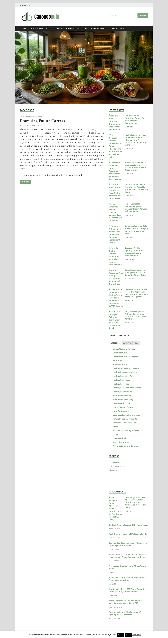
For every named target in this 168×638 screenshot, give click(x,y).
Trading (116, 434)
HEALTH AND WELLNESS (40, 28)
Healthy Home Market (123, 395)
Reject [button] (128, 635)
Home (24, 28)
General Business (120, 364)
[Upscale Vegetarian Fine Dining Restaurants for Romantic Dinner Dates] (116, 270)
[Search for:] (128, 15)
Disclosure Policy (117, 466)
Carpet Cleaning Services (124, 349)
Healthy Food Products (123, 391)
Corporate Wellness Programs (126, 356)
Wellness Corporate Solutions (126, 446)
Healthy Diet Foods (121, 380)
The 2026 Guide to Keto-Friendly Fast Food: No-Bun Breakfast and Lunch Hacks (136, 188)
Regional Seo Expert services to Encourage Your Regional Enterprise (128, 544)
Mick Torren (36, 125)
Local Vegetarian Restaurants (126, 415)
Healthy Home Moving (123, 399)
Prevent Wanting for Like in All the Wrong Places (127, 567)
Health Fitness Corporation (125, 372)
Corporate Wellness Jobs (124, 353)
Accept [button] (120, 635)
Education (117, 360)
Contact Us (115, 462)
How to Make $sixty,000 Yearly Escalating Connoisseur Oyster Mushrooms (127, 590)
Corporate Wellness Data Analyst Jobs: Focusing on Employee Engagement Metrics (136, 230)
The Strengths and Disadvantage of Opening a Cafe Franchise (125, 613)
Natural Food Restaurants (125, 422)
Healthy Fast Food (121, 384)
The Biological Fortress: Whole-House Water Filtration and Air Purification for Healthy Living (135, 140)
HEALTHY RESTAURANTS (95, 28)
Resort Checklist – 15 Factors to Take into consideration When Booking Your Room (127, 555)
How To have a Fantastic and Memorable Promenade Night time (127, 578)
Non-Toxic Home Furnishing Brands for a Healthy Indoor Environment (135, 119)
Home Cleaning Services (123, 407)
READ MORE (24, 181)
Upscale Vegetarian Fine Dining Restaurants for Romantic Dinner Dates (135, 272)
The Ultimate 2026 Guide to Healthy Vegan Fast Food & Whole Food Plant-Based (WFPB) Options (136, 293)
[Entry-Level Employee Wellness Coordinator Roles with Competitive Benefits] (116, 311)
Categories (115, 343)
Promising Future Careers (42, 121)
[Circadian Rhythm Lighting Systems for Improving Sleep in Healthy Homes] (116, 248)
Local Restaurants (121, 411)
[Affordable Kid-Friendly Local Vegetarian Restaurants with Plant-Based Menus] (116, 162)
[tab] (115, 343)
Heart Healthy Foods (122, 403)
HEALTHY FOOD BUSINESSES (67, 28)
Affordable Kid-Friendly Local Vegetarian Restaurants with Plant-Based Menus (136, 166)
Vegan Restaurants (121, 442)
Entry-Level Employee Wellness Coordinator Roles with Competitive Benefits (135, 315)
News (115, 426)
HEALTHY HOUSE (118, 28)
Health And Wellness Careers (31, 117)
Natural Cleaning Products (125, 419)
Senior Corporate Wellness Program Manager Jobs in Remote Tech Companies (136, 208)
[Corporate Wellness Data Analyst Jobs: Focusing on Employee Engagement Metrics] (116, 226)
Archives (127, 343)
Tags (136, 343)
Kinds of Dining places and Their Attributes (128, 525)
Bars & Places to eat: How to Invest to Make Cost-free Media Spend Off (126, 601)
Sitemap (113, 470)
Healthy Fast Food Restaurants (127, 388)
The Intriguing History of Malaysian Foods (128, 534)
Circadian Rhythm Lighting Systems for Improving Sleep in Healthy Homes (134, 252)
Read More (136, 635)
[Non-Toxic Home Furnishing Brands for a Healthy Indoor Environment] (116, 116)
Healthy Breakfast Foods (124, 376)
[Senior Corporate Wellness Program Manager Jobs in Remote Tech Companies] (116, 204)
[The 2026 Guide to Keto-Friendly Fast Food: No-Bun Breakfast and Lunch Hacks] (116, 184)
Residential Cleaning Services (126, 430)
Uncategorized (119, 438)
